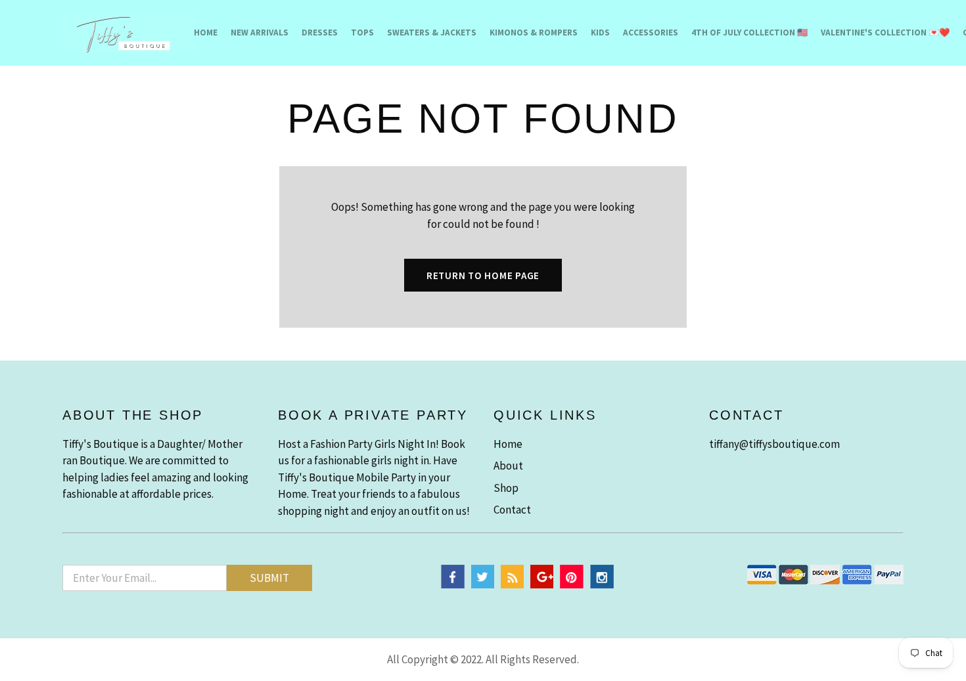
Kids (600, 32)
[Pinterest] (572, 584)
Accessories (650, 32)
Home (206, 32)
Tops (362, 32)
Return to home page (483, 275)
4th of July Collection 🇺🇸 (749, 32)
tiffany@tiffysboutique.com (774, 444)
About (508, 465)
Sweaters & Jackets (431, 32)
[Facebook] (453, 584)
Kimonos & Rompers (534, 32)
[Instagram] (602, 584)
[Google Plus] (541, 584)
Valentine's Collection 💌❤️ (885, 32)
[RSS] (512, 584)
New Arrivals (259, 32)
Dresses (320, 32)
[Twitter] (482, 584)
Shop (506, 488)
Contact (512, 509)
